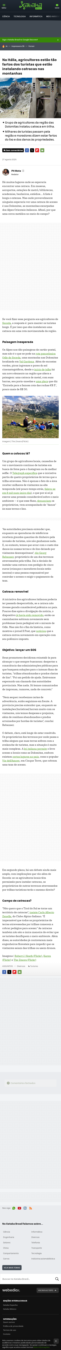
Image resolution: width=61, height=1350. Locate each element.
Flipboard (37, 150)
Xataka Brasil (30, 5)
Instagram (25, 1207)
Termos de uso (9, 1330)
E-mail (42, 150)
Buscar (57, 1278)
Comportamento (11, 1253)
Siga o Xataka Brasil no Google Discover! (20, 39)
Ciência (6, 16)
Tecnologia (20, 16)
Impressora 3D (17, 46)
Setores (6, 1242)
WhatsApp (13, 1207)
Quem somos (9, 1322)
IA (6, 46)
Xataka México (9, 1309)
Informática (36, 16)
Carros (6, 1258)
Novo (57, 8)
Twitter (32, 150)
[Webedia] (11, 1292)
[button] (17, 170)
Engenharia (8, 1237)
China (6, 1247)
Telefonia (35, 1242)
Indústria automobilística (43, 1258)
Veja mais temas (12, 1267)
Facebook (27, 150)
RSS (30, 1207)
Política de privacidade (13, 1326)
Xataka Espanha (10, 1305)
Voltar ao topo (45, 1290)
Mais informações (42, 1347)
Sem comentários (14, 150)
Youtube (19, 1207)
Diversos (21, 966)
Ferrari (31, 46)
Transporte (36, 1247)
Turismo (34, 966)
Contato (6, 1334)
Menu (4, 8)
